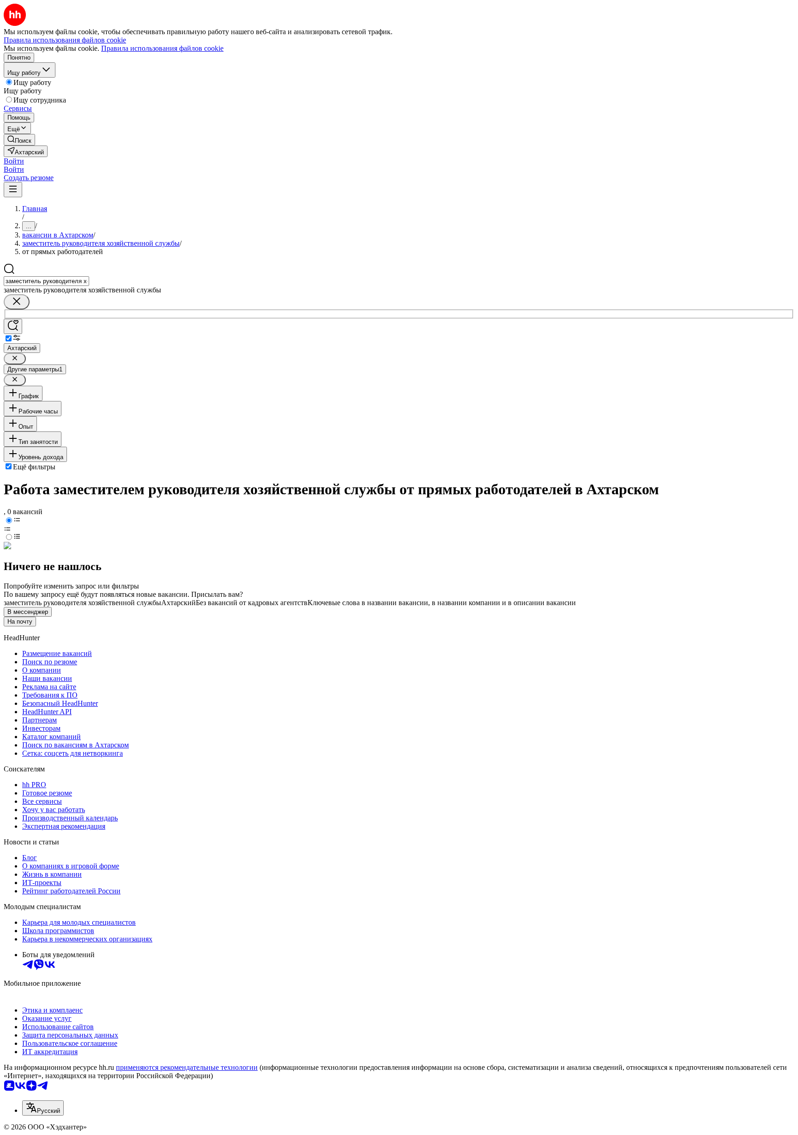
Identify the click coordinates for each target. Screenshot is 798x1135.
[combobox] (46, 281)
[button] (14, 161)
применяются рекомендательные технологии (187, 1067)
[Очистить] (17, 302)
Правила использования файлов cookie (162, 48)
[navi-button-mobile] (13, 189)
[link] (19, 140)
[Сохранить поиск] (13, 326)
